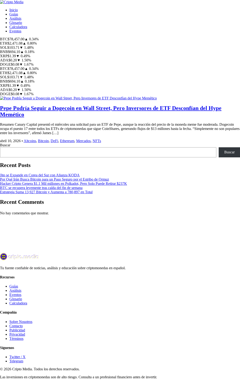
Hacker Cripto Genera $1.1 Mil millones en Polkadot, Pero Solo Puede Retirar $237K (63, 184)
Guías (13, 14)
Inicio (13, 10)
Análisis (15, 18)
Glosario (15, 23)
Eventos (15, 31)
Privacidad (17, 334)
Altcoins (30, 141)
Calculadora (18, 27)
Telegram (16, 361)
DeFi (54, 141)
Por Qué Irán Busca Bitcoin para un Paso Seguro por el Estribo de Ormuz (54, 179)
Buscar (5, 145)
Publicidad (17, 330)
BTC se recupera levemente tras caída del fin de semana (41, 188)
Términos (16, 339)
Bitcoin (43, 141)
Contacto (16, 326)
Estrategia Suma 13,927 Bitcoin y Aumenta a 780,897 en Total (46, 192)
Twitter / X (17, 357)
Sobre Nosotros (20, 322)
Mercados (83, 141)
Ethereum (67, 141)
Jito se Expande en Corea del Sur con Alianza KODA (40, 175)
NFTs (97, 141)
